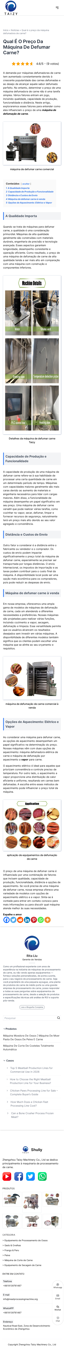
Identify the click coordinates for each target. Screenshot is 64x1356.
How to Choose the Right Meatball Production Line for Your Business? (30, 1081)
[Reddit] (20, 920)
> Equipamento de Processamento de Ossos (25, 1240)
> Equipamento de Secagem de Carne (21, 1265)
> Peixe (6, 1255)
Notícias (15, 30)
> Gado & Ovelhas (11, 1245)
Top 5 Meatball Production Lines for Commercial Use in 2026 (31, 1069)
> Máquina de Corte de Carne (17, 1260)
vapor (24, 759)
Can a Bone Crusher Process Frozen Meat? (32, 1115)
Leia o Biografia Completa (32, 1007)
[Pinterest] (34, 920)
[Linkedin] (27, 920)
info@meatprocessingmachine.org (20, 1299)
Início (5, 30)
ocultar (26, 184)
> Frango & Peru (10, 1250)
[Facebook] (6, 920)
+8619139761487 (12, 1285)
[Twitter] (13, 920)
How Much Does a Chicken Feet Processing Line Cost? (29, 1103)
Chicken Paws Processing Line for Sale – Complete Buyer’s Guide (34, 1092)
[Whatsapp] (41, 920)
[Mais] (47, 920)
